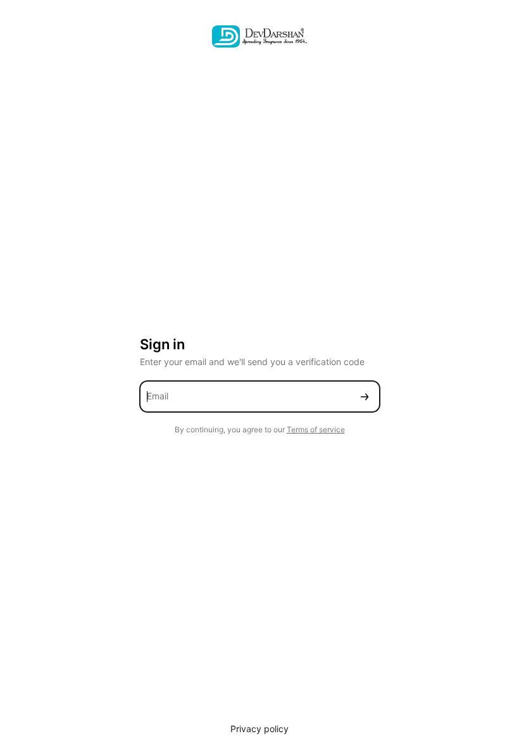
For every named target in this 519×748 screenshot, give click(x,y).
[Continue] (364, 396)
